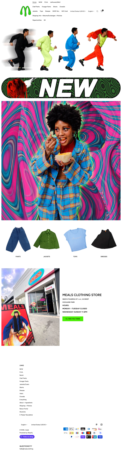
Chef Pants (23, 378)
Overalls (22, 396)
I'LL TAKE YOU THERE (73, 319)
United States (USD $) (77, 11)
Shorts (22, 387)
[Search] (97, 11)
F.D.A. (21, 372)
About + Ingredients (26, 403)
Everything (23, 399)
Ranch (21, 375)
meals (27, 430)
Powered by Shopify (26, 433)
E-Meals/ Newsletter (26, 415)
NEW (21, 369)
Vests (21, 393)
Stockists (23, 412)
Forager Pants (24, 381)
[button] (101, 11)
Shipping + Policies (26, 406)
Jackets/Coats (24, 384)
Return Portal (24, 409)
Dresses (22, 390)
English (90, 11)
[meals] (25, 11)
